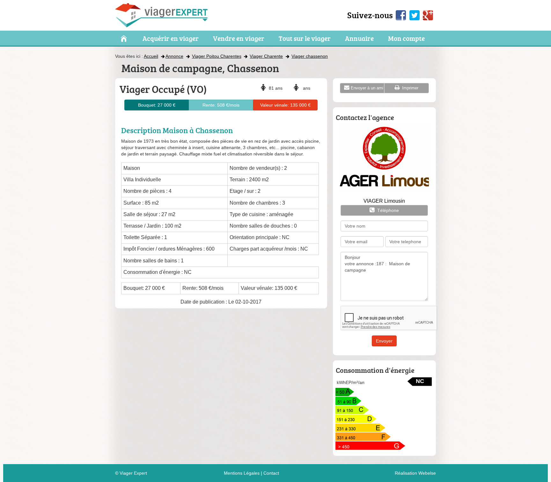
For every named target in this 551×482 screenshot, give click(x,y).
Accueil (151, 56)
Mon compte (406, 38)
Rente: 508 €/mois (220, 105)
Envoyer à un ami (367, 88)
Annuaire (359, 38)
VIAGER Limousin (384, 201)
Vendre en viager (238, 38)
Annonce (174, 56)
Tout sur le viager (305, 38)
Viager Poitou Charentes (216, 56)
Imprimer (409, 88)
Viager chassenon (309, 56)
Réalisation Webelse (415, 473)
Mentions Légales (242, 473)
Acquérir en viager (171, 38)
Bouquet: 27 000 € (156, 105)
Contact (271, 473)
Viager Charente (266, 56)
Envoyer (384, 340)
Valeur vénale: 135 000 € (285, 105)
